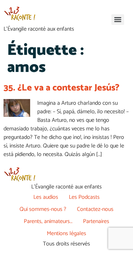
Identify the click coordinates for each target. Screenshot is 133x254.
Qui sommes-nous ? (43, 209)
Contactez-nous (95, 209)
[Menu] (117, 19)
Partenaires (96, 221)
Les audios (45, 197)
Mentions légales (66, 233)
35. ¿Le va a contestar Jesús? (62, 87)
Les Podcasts (84, 197)
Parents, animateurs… (48, 221)
